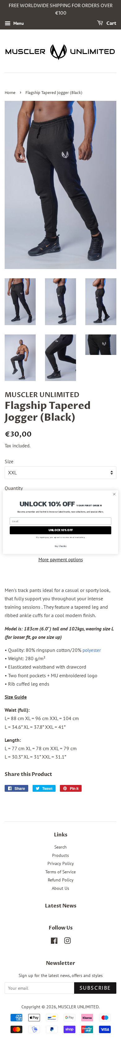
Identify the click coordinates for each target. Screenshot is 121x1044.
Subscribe (95, 988)
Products (60, 855)
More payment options (60, 559)
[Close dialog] (114, 494)
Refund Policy (61, 880)
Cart (110, 23)
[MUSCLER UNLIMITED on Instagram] (67, 942)
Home (10, 93)
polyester (92, 650)
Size (9, 461)
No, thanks (60, 546)
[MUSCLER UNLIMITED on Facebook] (54, 942)
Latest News (60, 906)
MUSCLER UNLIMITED (78, 1007)
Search (60, 847)
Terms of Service (60, 872)
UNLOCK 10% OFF (60, 530)
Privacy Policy (60, 863)
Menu (18, 23)
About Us (60, 888)
